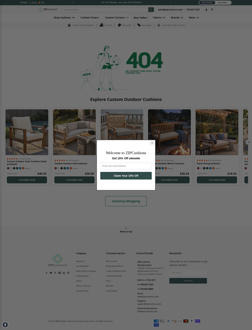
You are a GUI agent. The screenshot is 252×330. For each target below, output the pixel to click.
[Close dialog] (152, 143)
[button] (5, 325)
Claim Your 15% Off (126, 175)
